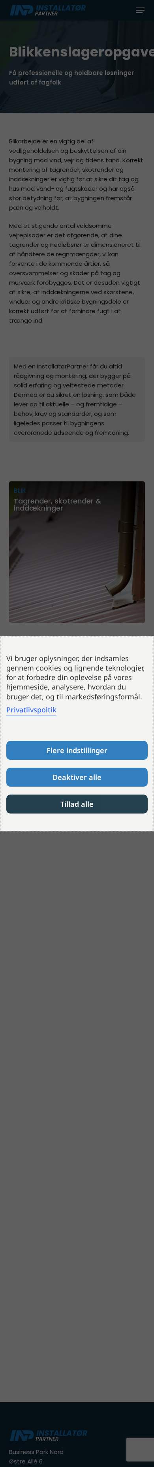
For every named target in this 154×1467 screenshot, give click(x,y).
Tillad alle (77, 804)
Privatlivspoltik (31, 709)
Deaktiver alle (77, 777)
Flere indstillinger (77, 750)
